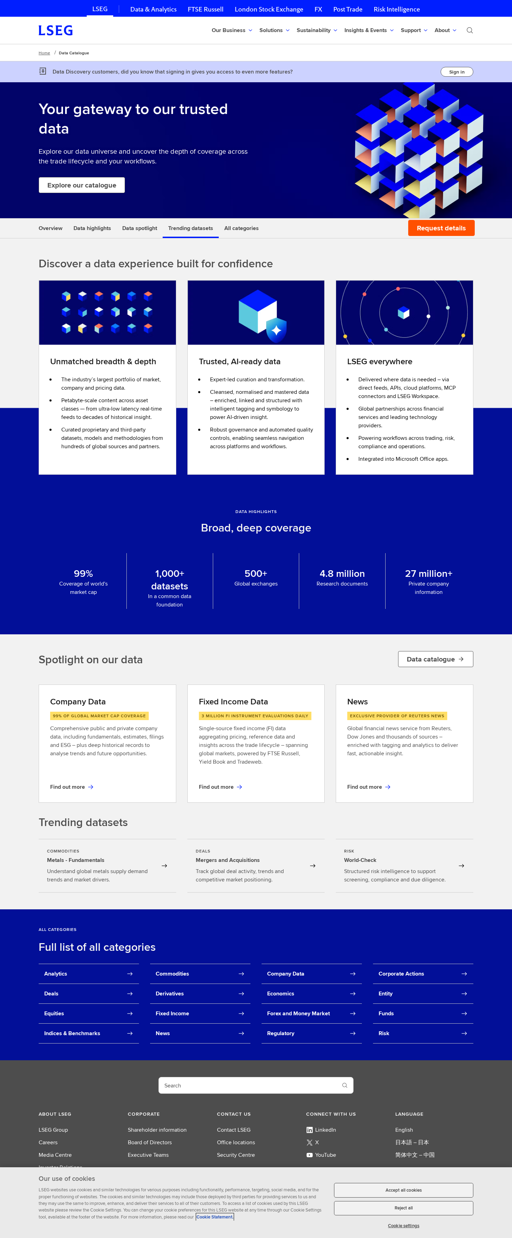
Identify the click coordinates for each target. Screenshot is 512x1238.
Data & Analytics (153, 9)
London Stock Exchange (269, 9)
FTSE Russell (206, 9)
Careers (48, 1142)
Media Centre (55, 1155)
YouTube (325, 1155)
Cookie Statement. (214, 1217)
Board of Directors (150, 1142)
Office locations (236, 1142)
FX (318, 9)
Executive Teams (148, 1155)
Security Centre (236, 1155)
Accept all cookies (404, 1190)
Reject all (404, 1208)
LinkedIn (325, 1130)
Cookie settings (403, 1225)
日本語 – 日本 (412, 1142)
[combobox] (247, 1085)
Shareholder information (157, 1130)
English (404, 1130)
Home (44, 53)
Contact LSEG (233, 1130)
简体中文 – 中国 (415, 1155)
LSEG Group (53, 1130)
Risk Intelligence (397, 9)
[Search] (470, 30)
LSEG (100, 9)
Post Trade (348, 9)
